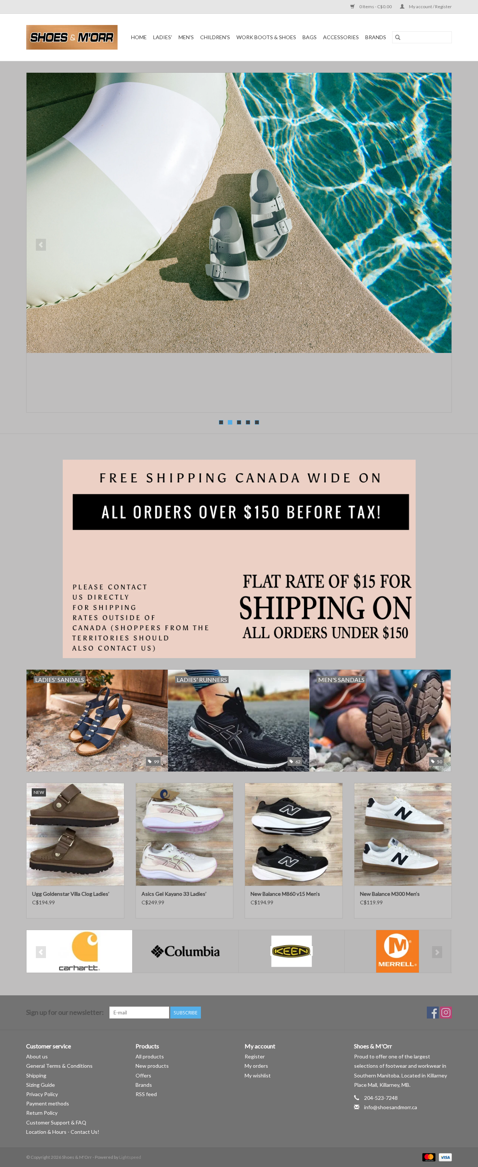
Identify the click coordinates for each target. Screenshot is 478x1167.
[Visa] (444, 1157)
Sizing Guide (40, 1085)
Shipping (36, 1075)
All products (150, 1056)
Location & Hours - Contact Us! (62, 1132)
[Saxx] (239, 242)
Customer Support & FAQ (56, 1122)
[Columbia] (79, 951)
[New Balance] (397, 951)
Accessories (341, 37)
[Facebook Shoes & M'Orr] (433, 1013)
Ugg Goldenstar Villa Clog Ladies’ (70, 894)
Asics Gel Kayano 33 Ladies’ (174, 894)
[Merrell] (291, 951)
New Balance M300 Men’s (390, 894)
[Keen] (185, 951)
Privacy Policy (42, 1094)
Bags (309, 37)
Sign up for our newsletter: (65, 1012)
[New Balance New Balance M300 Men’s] (403, 834)
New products (152, 1066)
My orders (256, 1066)
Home (139, 37)
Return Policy (42, 1113)
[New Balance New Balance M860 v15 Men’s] (294, 834)
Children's (215, 37)
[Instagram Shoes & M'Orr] (446, 1013)
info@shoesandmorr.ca (390, 1107)
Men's (186, 37)
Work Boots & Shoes (266, 37)
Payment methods (47, 1103)
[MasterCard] (428, 1157)
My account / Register (430, 6)
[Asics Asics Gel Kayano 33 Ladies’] (185, 834)
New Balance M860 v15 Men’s (285, 894)
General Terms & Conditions (59, 1066)
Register (255, 1056)
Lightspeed (130, 1157)
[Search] (397, 37)
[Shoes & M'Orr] (73, 37)
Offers (143, 1075)
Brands (375, 37)
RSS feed (146, 1094)
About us (37, 1056)
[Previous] (41, 245)
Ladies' (162, 37)
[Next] (437, 245)
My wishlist (258, 1075)
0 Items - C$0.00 (375, 6)
